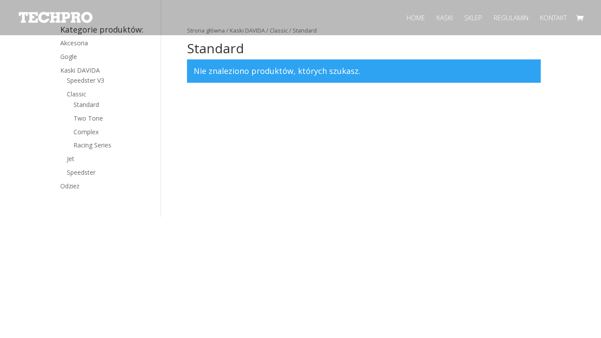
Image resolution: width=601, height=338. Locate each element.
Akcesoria (74, 43)
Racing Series (92, 145)
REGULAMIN (511, 18)
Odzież (70, 186)
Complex (86, 132)
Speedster (81, 172)
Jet (70, 158)
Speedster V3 (85, 80)
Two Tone (88, 118)
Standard (86, 104)
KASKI (444, 18)
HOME (416, 18)
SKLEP (473, 18)
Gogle (68, 56)
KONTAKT (553, 18)
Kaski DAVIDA (80, 70)
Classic (76, 94)
